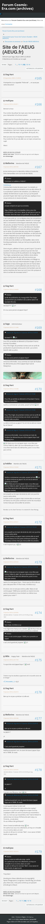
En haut (4, 901)
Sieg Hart (9, 74)
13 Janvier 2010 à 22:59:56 (10, 612)
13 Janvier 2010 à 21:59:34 (10, 467)
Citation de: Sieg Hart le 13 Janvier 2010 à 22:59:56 (22, 741)
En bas (4, 64)
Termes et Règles (21, 917)
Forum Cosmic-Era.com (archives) (17, 6)
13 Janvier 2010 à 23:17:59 (10, 660)
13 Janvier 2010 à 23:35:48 (10, 718)
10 (19, 64)
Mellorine (9, 163)
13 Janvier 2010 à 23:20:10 (10, 692)
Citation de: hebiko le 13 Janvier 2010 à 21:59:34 (21, 527)
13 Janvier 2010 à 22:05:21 (10, 522)
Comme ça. (7, 185)
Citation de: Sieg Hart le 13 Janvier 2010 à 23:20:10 (22, 723)
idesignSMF (33, 919)
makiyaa (9, 100)
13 (27, 64)
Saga (7, 324)
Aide (13, 917)
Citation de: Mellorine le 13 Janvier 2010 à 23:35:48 (22, 779)
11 (21, 64)
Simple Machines (24, 919)
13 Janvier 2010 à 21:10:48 (10, 327)
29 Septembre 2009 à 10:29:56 (12, 78)
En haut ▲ (30, 917)
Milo (7, 656)
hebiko (8, 463)
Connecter (8, 24)
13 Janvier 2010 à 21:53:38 (10, 389)
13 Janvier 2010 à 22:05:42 (10, 562)
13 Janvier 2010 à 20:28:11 (10, 104)
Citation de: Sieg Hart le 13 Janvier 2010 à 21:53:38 (22, 472)
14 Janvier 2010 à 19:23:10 (10, 851)
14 (29, 64)
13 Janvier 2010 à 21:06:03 (10, 289)
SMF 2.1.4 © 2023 (14, 919)
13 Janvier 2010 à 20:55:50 (10, 167)
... (17, 64)
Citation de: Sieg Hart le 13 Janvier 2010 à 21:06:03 (22, 332)
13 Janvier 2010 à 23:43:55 (10, 769)
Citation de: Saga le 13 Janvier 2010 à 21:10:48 (20, 394)
